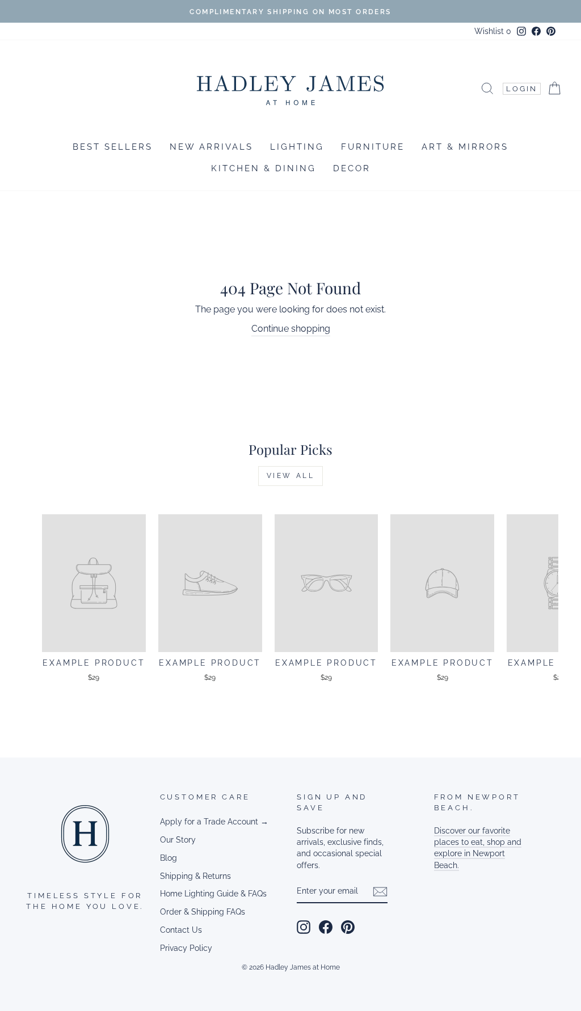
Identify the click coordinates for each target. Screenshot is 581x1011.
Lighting (297, 147)
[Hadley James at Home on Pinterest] (348, 927)
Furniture (373, 147)
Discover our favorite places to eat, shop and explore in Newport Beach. (477, 848)
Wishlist (492, 31)
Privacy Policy (186, 948)
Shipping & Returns (195, 876)
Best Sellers (113, 147)
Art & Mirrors (465, 147)
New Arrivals (211, 147)
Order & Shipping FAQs (202, 911)
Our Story (178, 839)
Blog (168, 857)
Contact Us (181, 929)
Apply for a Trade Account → (214, 821)
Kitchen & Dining (263, 168)
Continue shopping (290, 328)
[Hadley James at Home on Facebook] (325, 927)
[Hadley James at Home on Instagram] (303, 927)
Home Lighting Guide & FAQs (213, 893)
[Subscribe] (380, 892)
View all (291, 476)
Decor (352, 168)
